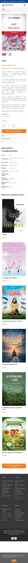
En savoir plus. (18, 557)
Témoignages (19, 514)
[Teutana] (14, 199)
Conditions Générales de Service (5, 492)
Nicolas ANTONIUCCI (13, 165)
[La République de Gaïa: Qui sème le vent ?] (14, 373)
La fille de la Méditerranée (9, 364)
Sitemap (17, 534)
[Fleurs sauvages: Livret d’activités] (14, 417)
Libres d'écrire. (14, 530)
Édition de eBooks (20, 488)
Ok (14, 560)
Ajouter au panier (15, 131)
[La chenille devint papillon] (14, 243)
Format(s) (5, 114)
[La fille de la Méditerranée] (14, 329)
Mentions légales (7, 484)
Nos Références (19, 513)
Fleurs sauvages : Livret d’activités (12, 452)
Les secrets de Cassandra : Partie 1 (12, 321)
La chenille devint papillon (9, 278)
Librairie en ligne (19, 520)
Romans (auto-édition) (14, 171)
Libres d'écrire (12, 168)
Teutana (4, 234)
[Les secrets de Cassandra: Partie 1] (14, 286)
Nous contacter (6, 496)
